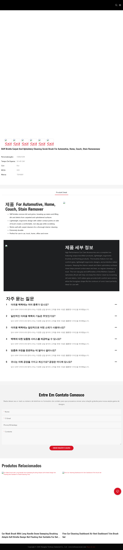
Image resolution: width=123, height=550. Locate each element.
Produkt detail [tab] (61, 192)
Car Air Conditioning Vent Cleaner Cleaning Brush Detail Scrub (91, 533)
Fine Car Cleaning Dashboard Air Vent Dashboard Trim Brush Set (30, 535)
